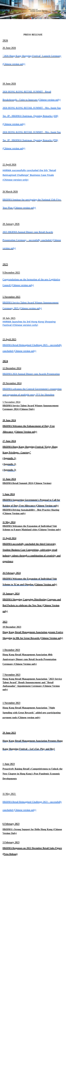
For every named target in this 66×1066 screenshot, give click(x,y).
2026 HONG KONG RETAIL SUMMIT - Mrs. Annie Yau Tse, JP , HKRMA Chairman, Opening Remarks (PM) (32, 140)
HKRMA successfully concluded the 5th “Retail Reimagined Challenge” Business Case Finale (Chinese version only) (29, 175)
